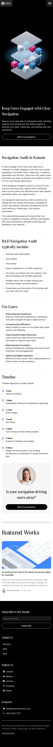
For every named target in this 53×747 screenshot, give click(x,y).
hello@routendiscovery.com (18, 708)
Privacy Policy (8, 733)
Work (5, 649)
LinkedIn (9, 671)
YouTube (9, 681)
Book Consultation (26, 137)
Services (6, 644)
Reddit (9, 690)
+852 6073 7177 (13, 713)
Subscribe (26, 626)
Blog (5, 653)
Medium (9, 676)
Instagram (10, 686)
